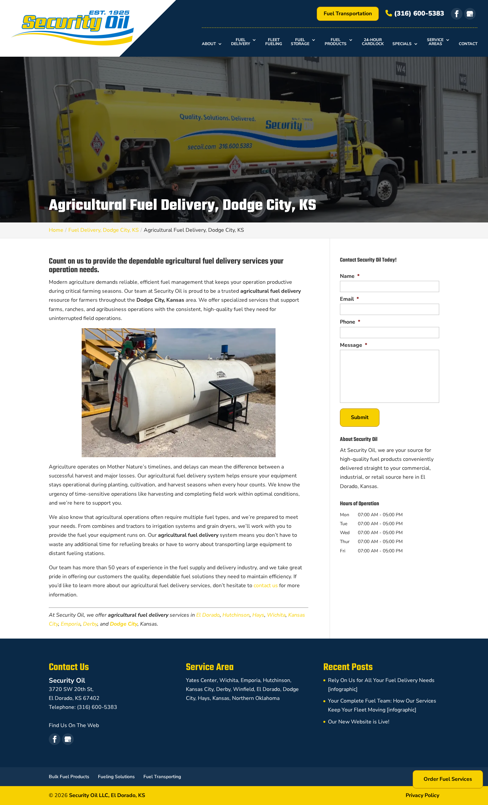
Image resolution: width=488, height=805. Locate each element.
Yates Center (201, 680)
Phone (350, 322)
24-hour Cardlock (373, 42)
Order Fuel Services (448, 779)
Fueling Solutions (116, 777)
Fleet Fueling (273, 42)
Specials (402, 44)
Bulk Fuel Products (69, 777)
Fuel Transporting (162, 777)
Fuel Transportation (348, 13)
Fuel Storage (300, 42)
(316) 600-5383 (418, 13)
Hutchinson (236, 615)
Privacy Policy (422, 795)
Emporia (70, 624)
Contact (468, 44)
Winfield (243, 689)
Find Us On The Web (74, 725)
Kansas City (199, 689)
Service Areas (435, 42)
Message (353, 345)
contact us (266, 585)
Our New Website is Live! (358, 721)
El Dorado (208, 615)
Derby (90, 624)
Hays (258, 615)
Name (350, 276)
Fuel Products (336, 42)
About (209, 44)
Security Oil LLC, (107, 795)
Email (349, 299)
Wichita (276, 615)
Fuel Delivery (240, 42)
